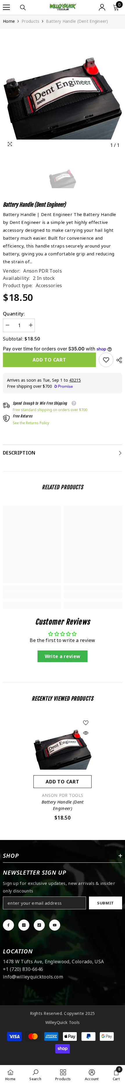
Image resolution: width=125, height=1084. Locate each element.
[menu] (6, 7)
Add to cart (49, 360)
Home (9, 21)
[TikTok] (39, 925)
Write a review (62, 656)
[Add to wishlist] (85, 722)
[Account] (102, 7)
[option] (62, 91)
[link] (106, 359)
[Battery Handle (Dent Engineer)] (62, 746)
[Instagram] (23, 925)
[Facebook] (8, 925)
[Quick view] (85, 733)
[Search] (22, 7)
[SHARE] (117, 360)
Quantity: (14, 314)
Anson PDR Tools (42, 271)
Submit (105, 903)
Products (30, 21)
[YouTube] (54, 925)
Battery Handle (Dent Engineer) (63, 805)
